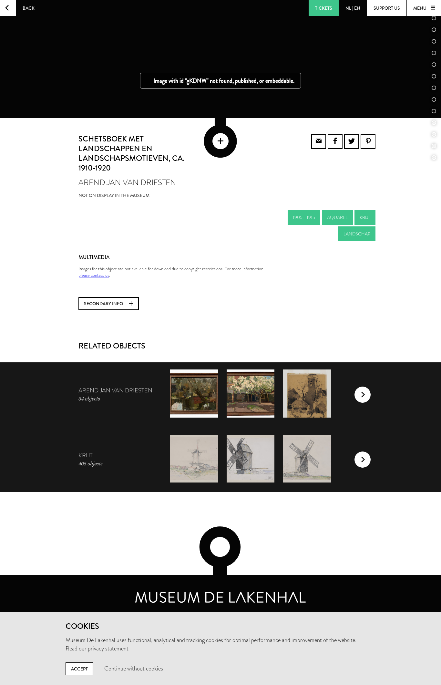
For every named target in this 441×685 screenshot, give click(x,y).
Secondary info (104, 303)
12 (434, 53)
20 (434, 146)
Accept (79, 669)
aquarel (337, 217)
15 (434, 88)
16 (434, 99)
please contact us (93, 275)
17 (434, 111)
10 (434, 29)
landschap (357, 234)
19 (434, 134)
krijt (365, 217)
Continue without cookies (133, 668)
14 (434, 76)
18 (434, 122)
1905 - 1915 (304, 217)
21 (434, 157)
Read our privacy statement (97, 648)
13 (434, 64)
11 (434, 41)
